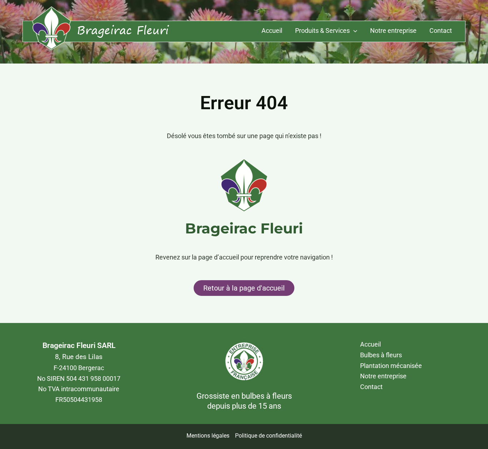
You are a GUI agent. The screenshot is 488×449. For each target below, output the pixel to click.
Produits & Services (322, 30)
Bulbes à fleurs (381, 355)
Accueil (272, 30)
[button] (353, 31)
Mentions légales (207, 435)
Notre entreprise (393, 30)
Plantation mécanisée (391, 365)
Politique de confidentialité (268, 435)
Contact (440, 30)
